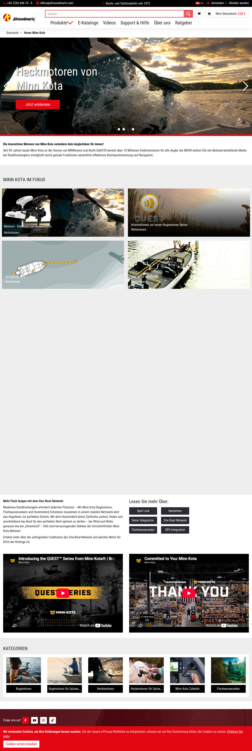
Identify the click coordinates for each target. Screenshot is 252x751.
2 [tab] (123, 129)
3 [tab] (128, 129)
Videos (109, 23)
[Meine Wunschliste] (199, 13)
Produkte (58, 23)
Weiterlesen (11, 233)
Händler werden (239, 3)
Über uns (162, 23)
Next (245, 86)
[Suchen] (188, 14)
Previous (6, 86)
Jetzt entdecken (61, 97)
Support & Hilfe (134, 23)
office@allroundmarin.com (56, 3)
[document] (126, 738)
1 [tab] (119, 129)
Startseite (12, 33)
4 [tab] (133, 129)
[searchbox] (119, 14)
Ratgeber (183, 23)
